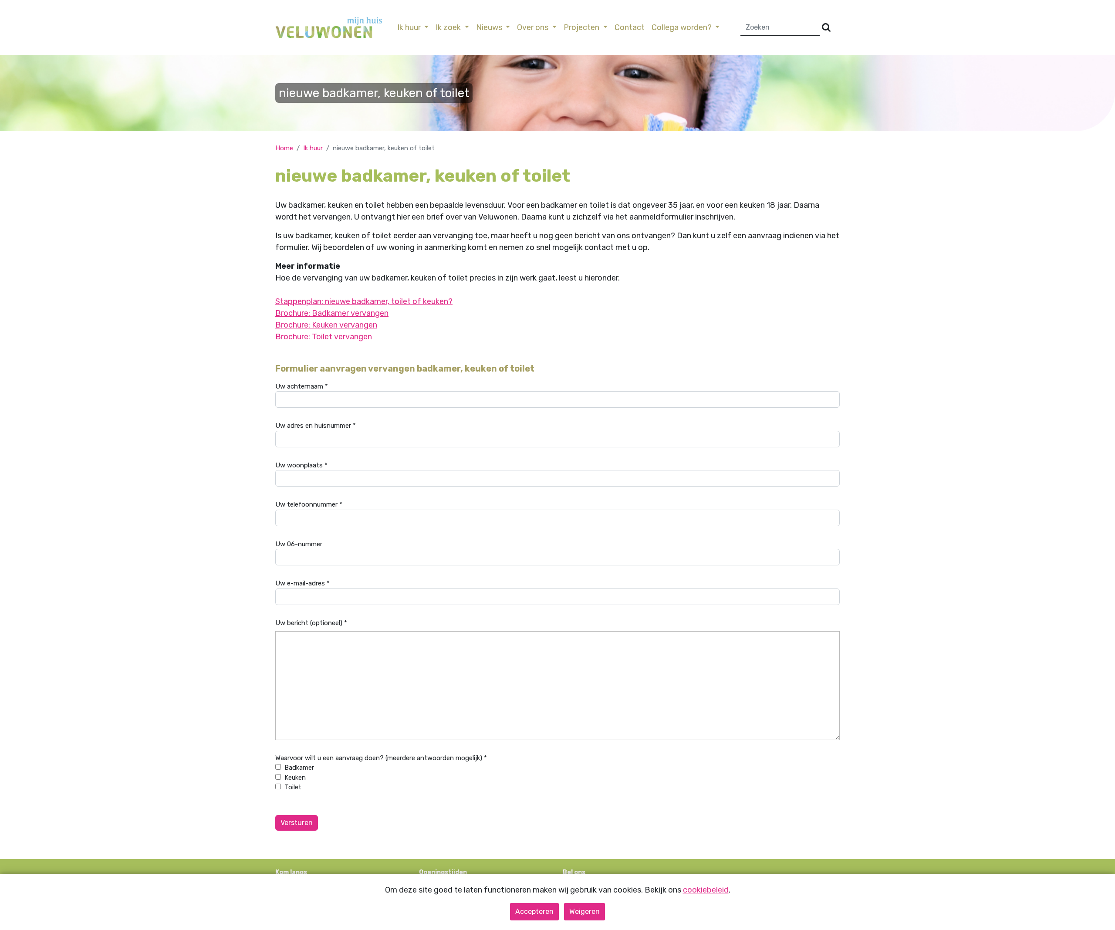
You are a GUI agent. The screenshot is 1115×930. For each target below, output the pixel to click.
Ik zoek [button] (449, 27)
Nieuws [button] (490, 27)
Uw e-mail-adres (302, 583)
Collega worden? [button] (682, 27)
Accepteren (534, 911)
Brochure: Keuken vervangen (326, 325)
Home (284, 148)
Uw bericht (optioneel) (311, 623)
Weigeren (584, 911)
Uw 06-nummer (298, 544)
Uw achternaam (301, 386)
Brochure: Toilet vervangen (323, 337)
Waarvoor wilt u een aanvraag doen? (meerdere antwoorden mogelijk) (381, 758)
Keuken (295, 777)
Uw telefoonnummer (308, 504)
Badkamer (299, 767)
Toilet (292, 787)
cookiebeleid (706, 890)
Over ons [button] (533, 27)
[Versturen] (826, 28)
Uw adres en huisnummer (315, 425)
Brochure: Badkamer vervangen (332, 313)
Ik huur (313, 148)
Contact (630, 27)
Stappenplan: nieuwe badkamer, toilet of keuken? (364, 301)
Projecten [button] (582, 27)
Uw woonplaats (301, 465)
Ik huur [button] (409, 27)
